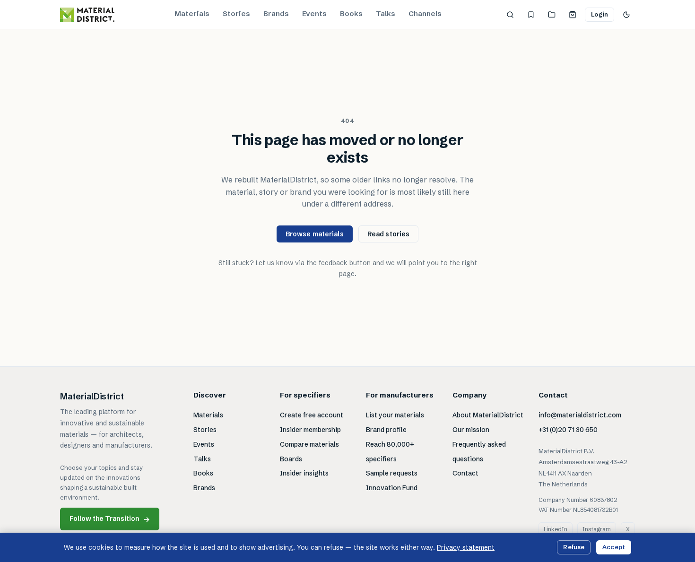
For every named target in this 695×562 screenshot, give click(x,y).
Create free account (311, 415)
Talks (385, 13)
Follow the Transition (110, 518)
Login (599, 14)
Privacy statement (466, 547)
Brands (276, 13)
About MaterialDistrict (487, 415)
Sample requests (391, 473)
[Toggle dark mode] (626, 14)
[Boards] (551, 14)
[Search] (510, 14)
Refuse (573, 547)
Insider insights (304, 473)
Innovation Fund (391, 488)
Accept (613, 547)
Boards (291, 459)
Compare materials (309, 444)
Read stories (388, 234)
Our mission (470, 429)
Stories (236, 13)
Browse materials (315, 234)
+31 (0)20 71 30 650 (568, 429)
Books (351, 13)
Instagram (596, 529)
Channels (425, 13)
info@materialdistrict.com (580, 415)
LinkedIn (555, 529)
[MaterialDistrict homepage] (87, 15)
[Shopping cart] (572, 14)
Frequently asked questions (479, 451)
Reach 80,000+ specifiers (390, 451)
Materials (191, 13)
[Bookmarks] (530, 14)
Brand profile (386, 429)
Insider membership (310, 429)
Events (314, 13)
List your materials (395, 415)
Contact (465, 473)
